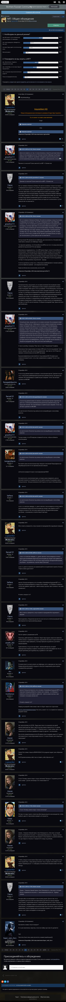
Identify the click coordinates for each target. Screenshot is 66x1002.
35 (30, 89)
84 (61, 42)
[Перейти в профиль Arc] (10, 665)
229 (61, 37)
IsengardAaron (9, 461)
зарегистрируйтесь (21, 82)
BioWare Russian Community (19, 7)
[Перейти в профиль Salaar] (10, 809)
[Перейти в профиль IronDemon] (10, 687)
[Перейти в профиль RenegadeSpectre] (10, 375)
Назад (8, 89)
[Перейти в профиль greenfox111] (10, 150)
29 (12, 89)
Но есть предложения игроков (27, 709)
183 (61, 61)
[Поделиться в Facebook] (8, 981)
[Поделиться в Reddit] (2, 981)
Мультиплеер (33, 21)
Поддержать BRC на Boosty (33, 12)
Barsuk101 (10, 396)
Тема (16, 997)
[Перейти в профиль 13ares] (10, 178)
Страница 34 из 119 (57, 89)
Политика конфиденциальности (30, 997)
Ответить (56, 25)
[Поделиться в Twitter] (5, 981)
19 (61, 76)
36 (33, 89)
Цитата (24, 139)
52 (61, 71)
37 (36, 89)
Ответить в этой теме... (19, 967)
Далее (46, 89)
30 (15, 89)
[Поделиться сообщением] (62, 94)
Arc (10, 672)
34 (27, 89)
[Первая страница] (4, 89)
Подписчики (56, 16)
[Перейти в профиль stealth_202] (10, 636)
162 (61, 66)
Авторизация (6, 16)
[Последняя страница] (50, 89)
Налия (9, 738)
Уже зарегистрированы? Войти (38, 6)
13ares (9, 185)
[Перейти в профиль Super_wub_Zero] (10, 928)
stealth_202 (9, 643)
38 (39, 89)
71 (61, 47)
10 (63, 16)
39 (42, 89)
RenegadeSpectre (10, 382)
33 (24, 89)
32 (61, 52)
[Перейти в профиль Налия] (10, 729)
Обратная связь (45, 997)
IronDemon (10, 694)
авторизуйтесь (55, 959)
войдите (12, 82)
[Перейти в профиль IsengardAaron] (10, 454)
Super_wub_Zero (9, 938)
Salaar (10, 819)
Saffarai (10, 496)
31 (18, 89)
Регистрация (54, 6)
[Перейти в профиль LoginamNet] (3, 20)
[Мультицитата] (19, 139)
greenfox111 (10, 157)
